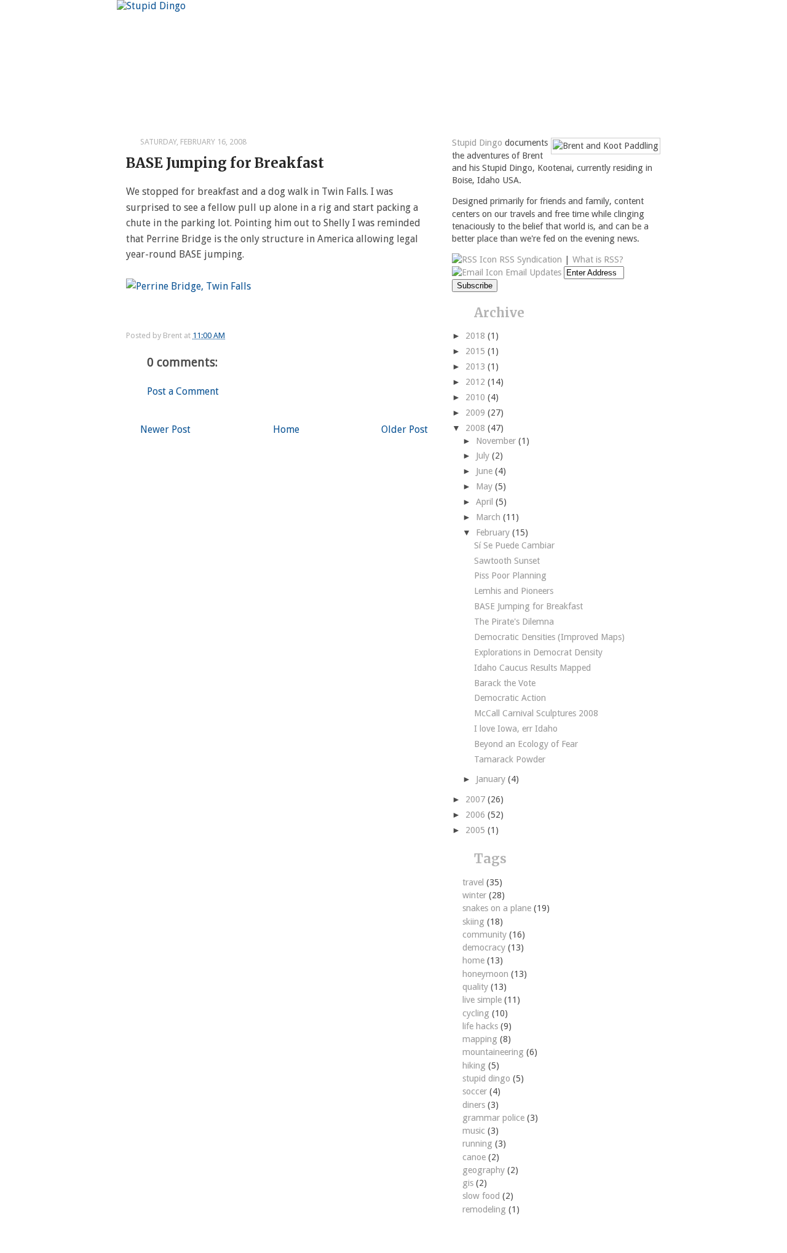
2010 (476, 397)
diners (475, 1105)
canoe (475, 1157)
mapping (481, 1039)
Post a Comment (183, 391)
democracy (485, 947)
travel (474, 882)
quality (476, 987)
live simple (483, 1000)
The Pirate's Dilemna (514, 621)
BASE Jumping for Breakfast (225, 163)
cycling (477, 1013)
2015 (476, 351)
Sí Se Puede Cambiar (514, 545)
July (484, 455)
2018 (476, 336)
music (475, 1131)
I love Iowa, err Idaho (516, 728)
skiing (474, 922)
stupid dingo (487, 1078)
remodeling (485, 1209)
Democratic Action (510, 698)
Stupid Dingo (477, 143)
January (492, 779)
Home (286, 429)
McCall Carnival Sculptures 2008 (536, 713)
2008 (476, 428)
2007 (476, 799)
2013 (476, 366)
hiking (475, 1065)
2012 (476, 382)
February (494, 532)
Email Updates (532, 272)
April (486, 502)
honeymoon (486, 974)
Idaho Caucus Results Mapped (532, 668)
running (478, 1143)
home (474, 960)
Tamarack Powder (509, 759)
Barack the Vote (505, 683)
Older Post (404, 429)
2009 (476, 412)
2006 (476, 815)
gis (469, 1183)
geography (484, 1170)
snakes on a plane (498, 908)
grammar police (494, 1118)
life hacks (481, 1026)
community (485, 934)
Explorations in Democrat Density (538, 652)
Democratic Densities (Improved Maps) (549, 637)
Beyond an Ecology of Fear (526, 744)
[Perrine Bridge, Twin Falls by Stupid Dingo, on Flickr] (188, 286)
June (485, 471)
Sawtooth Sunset (507, 561)
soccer (475, 1091)
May (485, 486)
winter (475, 895)
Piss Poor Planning (510, 575)
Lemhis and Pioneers (513, 591)
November (497, 441)
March (489, 517)
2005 (476, 830)
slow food (482, 1196)
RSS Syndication (529, 259)
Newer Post (165, 429)
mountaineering (494, 1052)
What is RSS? (597, 259)
